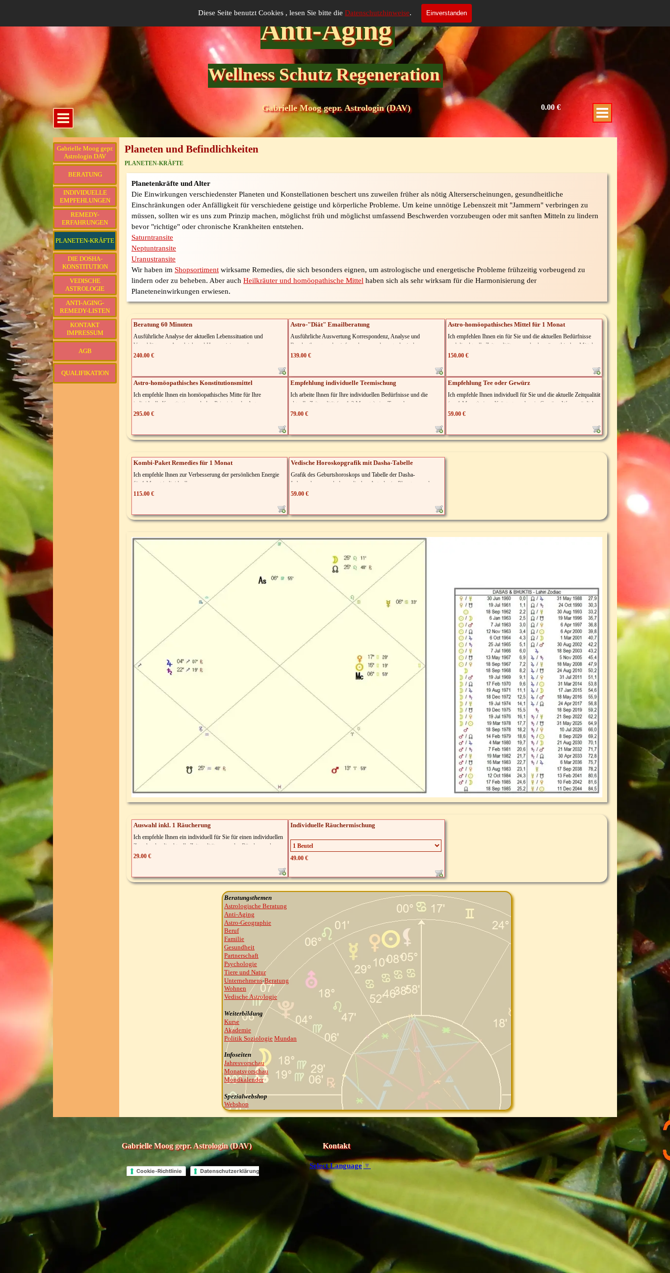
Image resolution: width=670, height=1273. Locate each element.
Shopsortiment (197, 270)
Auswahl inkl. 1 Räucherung (172, 825)
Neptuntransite (153, 248)
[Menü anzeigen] (602, 113)
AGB (85, 351)
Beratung (276, 980)
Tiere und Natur (245, 972)
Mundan (285, 1038)
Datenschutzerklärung (229, 1171)
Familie (234, 938)
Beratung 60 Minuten (162, 324)
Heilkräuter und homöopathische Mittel (303, 280)
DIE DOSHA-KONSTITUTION (85, 262)
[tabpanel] (366, 237)
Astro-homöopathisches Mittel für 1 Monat (506, 324)
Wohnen (235, 988)
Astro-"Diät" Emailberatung (330, 324)
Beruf (231, 930)
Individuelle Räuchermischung (332, 825)
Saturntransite (152, 237)
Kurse (231, 1021)
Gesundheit (239, 947)
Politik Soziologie (248, 1038)
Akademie (237, 1030)
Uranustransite (153, 259)
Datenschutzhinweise (377, 13)
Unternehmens (243, 980)
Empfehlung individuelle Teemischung (343, 382)
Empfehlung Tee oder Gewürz (489, 382)
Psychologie (240, 963)
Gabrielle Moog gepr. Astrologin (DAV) (336, 108)
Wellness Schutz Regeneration (324, 74)
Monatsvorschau (246, 1071)
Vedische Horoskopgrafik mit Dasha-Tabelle (352, 462)
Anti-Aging (326, 30)
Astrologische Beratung (255, 906)
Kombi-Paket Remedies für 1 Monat (182, 462)
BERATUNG (85, 174)
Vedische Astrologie (250, 996)
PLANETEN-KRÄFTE (84, 240)
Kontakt (336, 1146)
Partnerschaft (241, 955)
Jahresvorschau (244, 1063)
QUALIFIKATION (85, 373)
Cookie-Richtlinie (159, 1171)
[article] (209, 348)
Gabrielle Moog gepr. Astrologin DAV (85, 152)
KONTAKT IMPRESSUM (85, 328)
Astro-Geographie (247, 922)
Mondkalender (243, 1079)
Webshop (236, 1104)
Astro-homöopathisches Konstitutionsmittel (193, 382)
